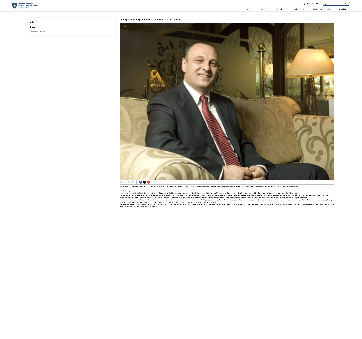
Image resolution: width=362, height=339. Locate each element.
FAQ (303, 4)
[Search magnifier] (348, 4)
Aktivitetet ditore (37, 32)
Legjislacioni (298, 9)
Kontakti (310, 4)
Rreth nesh (263, 9)
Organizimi (280, 9)
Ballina (250, 9)
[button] (317, 4)
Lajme (33, 22)
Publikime (343, 9)
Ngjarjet (33, 27)
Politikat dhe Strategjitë (321, 9)
